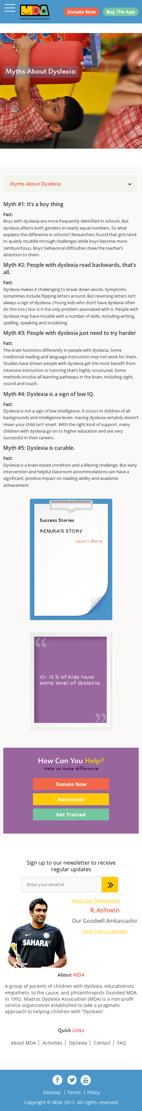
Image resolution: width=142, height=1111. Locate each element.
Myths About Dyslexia (35, 184)
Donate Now (81, 12)
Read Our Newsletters (96, 900)
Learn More (88, 541)
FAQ (121, 1043)
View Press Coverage (104, 931)
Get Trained (71, 814)
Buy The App (120, 12)
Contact (102, 1043)
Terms (74, 1092)
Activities (52, 1043)
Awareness (71, 799)
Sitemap (52, 1092)
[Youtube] (85, 1080)
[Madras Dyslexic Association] (26, 12)
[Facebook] (58, 1080)
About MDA (23, 1043)
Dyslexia (78, 1043)
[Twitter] (71, 1080)
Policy (93, 1092)
